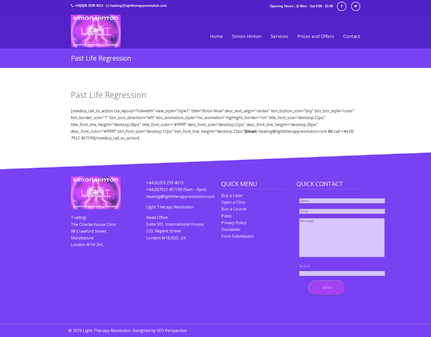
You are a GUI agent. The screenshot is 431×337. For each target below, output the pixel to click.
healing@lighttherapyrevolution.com (138, 5)
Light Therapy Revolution (96, 31)
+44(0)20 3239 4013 (88, 5)
